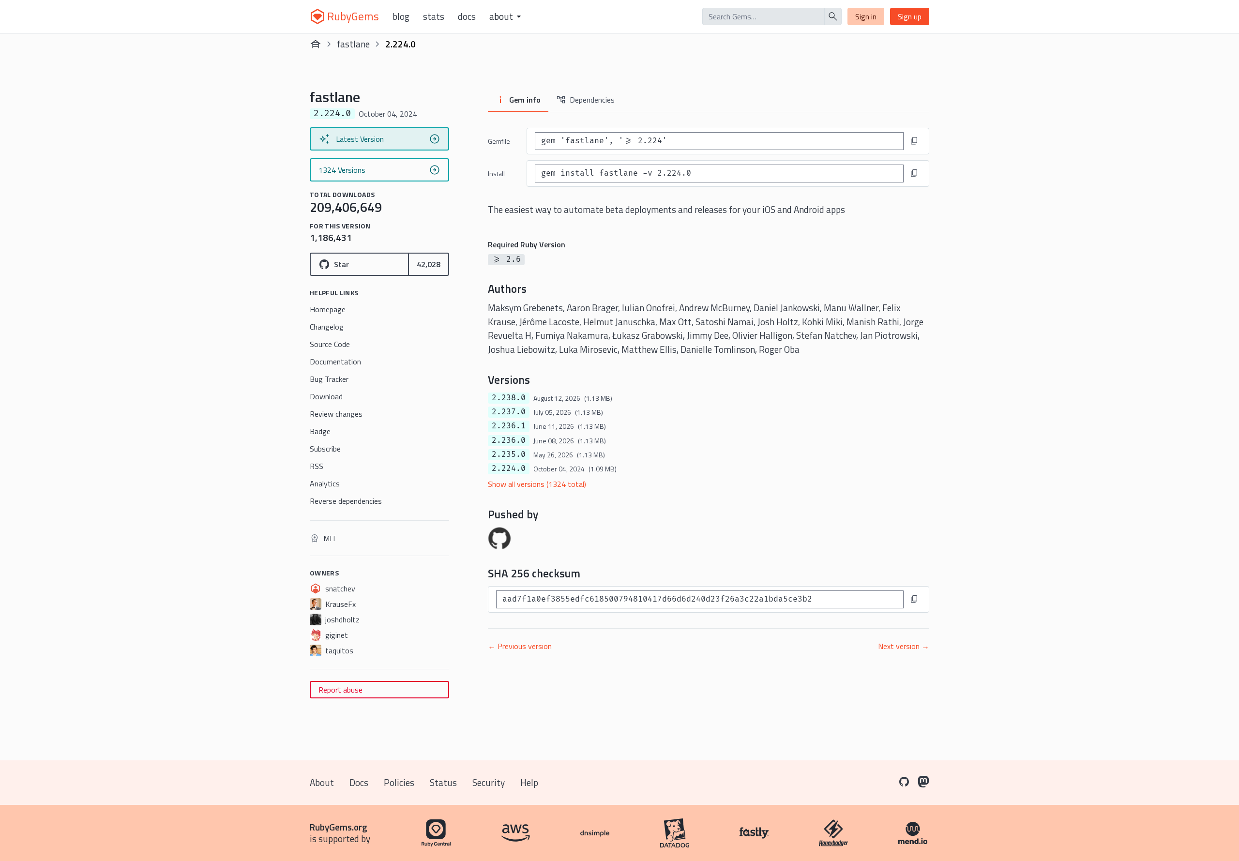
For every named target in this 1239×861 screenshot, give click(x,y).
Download (326, 396)
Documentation (335, 361)
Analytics (325, 483)
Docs (467, 16)
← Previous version (520, 646)
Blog (401, 16)
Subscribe (325, 448)
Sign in (865, 16)
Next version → (903, 646)
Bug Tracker (329, 379)
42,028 (428, 264)
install (496, 173)
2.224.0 (509, 468)
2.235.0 (509, 454)
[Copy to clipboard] (914, 141)
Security (488, 782)
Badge (320, 431)
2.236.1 (509, 426)
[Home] (315, 44)
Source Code (330, 344)
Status (443, 782)
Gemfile (499, 141)
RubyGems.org (338, 827)
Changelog (327, 326)
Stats (433, 16)
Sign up (910, 16)
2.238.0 (509, 398)
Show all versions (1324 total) (537, 484)
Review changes (336, 414)
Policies (399, 782)
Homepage (328, 309)
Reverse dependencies (346, 501)
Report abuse (340, 689)
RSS (316, 466)
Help (529, 782)
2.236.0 (509, 440)
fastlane (353, 44)
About (322, 782)
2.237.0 (509, 412)
